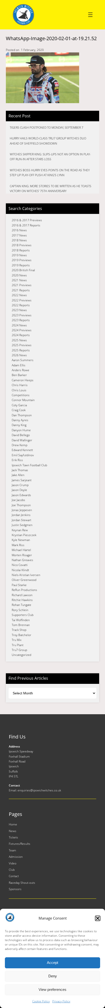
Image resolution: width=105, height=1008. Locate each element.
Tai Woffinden (21, 620)
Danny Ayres (20, 420)
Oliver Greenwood (24, 580)
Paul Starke (19, 585)
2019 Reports (21, 265)
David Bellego (21, 435)
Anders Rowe (20, 370)
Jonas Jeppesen (22, 510)
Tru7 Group (19, 650)
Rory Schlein (20, 610)
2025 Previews (22, 345)
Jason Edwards (21, 495)
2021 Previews (22, 285)
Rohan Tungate (21, 605)
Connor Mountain (23, 400)
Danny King (19, 425)
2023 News (19, 310)
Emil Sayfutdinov (23, 455)
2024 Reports (21, 335)
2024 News (19, 325)
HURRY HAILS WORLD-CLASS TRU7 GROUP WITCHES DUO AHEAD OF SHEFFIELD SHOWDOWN (48, 140)
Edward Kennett (22, 450)
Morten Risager (22, 555)
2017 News (19, 235)
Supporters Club (22, 615)
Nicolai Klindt (20, 570)
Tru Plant (17, 645)
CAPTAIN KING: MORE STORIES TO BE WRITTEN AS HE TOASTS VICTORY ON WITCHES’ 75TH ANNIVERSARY (50, 188)
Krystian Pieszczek (24, 535)
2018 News (19, 240)
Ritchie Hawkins (22, 600)
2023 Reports (21, 320)
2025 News (19, 340)
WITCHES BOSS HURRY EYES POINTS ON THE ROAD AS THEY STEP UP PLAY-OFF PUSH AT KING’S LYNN (50, 172)
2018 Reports (21, 250)
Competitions (21, 395)
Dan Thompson (22, 415)
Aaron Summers (22, 360)
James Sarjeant (22, 480)
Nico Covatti (20, 565)
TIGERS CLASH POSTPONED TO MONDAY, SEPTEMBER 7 (46, 127)
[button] (97, 918)
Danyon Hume (21, 430)
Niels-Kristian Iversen (26, 575)
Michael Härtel (21, 550)
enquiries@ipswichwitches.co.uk (39, 790)
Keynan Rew (20, 530)
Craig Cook (19, 410)
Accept (52, 962)
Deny (52, 976)
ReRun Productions (24, 590)
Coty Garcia (19, 405)
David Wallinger (22, 440)
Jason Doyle (19, 490)
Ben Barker (19, 375)
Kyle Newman (21, 540)
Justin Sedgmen (22, 525)
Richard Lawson (22, 595)
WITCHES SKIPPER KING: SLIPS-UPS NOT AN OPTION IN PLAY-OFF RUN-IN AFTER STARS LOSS (50, 156)
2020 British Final (23, 270)
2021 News (19, 280)
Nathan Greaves (22, 560)
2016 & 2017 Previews (27, 220)
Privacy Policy (61, 1001)
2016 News (19, 230)
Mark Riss (18, 545)
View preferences (52, 989)
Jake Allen (18, 475)
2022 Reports (21, 305)
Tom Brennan (21, 625)
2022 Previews (22, 300)
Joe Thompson (21, 505)
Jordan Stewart (21, 520)
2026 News (19, 355)
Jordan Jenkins (21, 515)
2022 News (19, 295)
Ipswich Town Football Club (29, 465)
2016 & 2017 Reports (26, 225)
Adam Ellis (18, 365)
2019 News (19, 255)
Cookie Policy (41, 1001)
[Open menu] (90, 14)
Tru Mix (16, 640)
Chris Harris (20, 385)
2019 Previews (22, 260)
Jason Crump (20, 485)
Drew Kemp (19, 445)
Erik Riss (17, 460)
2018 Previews (22, 245)
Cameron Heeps (22, 380)
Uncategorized (21, 655)
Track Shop (19, 630)
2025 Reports (21, 350)
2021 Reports (21, 290)
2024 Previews (22, 330)
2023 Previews (22, 315)
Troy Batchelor (21, 635)
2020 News (19, 275)
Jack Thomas (20, 470)
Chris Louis (19, 390)
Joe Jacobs (18, 500)
